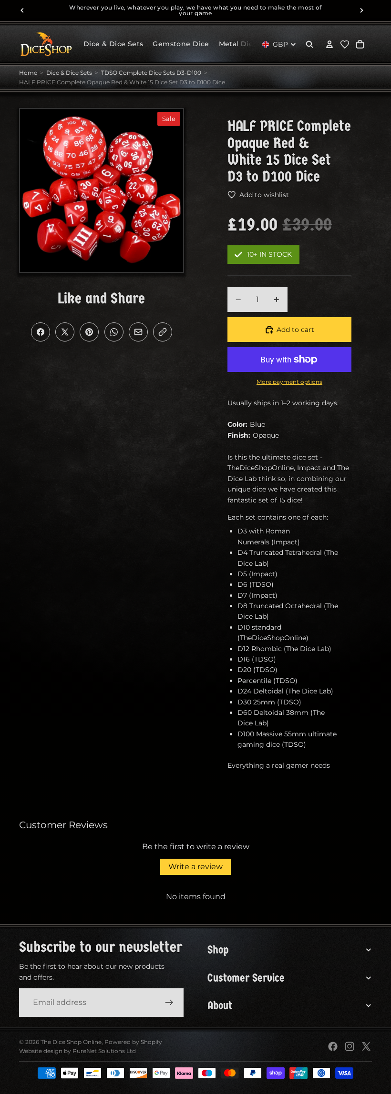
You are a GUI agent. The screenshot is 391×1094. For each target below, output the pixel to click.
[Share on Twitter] (64, 331)
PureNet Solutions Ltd (104, 1050)
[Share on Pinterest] (89, 331)
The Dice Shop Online (71, 1041)
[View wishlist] (345, 44)
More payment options (289, 382)
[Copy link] (162, 331)
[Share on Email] (138, 331)
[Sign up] (169, 1003)
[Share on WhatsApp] (113, 331)
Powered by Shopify (133, 1041)
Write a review (195, 866)
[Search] (309, 44)
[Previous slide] (22, 10)
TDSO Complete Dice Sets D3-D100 (151, 72)
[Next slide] (361, 10)
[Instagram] (349, 1046)
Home (28, 72)
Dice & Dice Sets (69, 72)
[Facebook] (333, 1046)
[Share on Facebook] (40, 331)
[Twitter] (366, 1046)
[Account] (329, 44)
